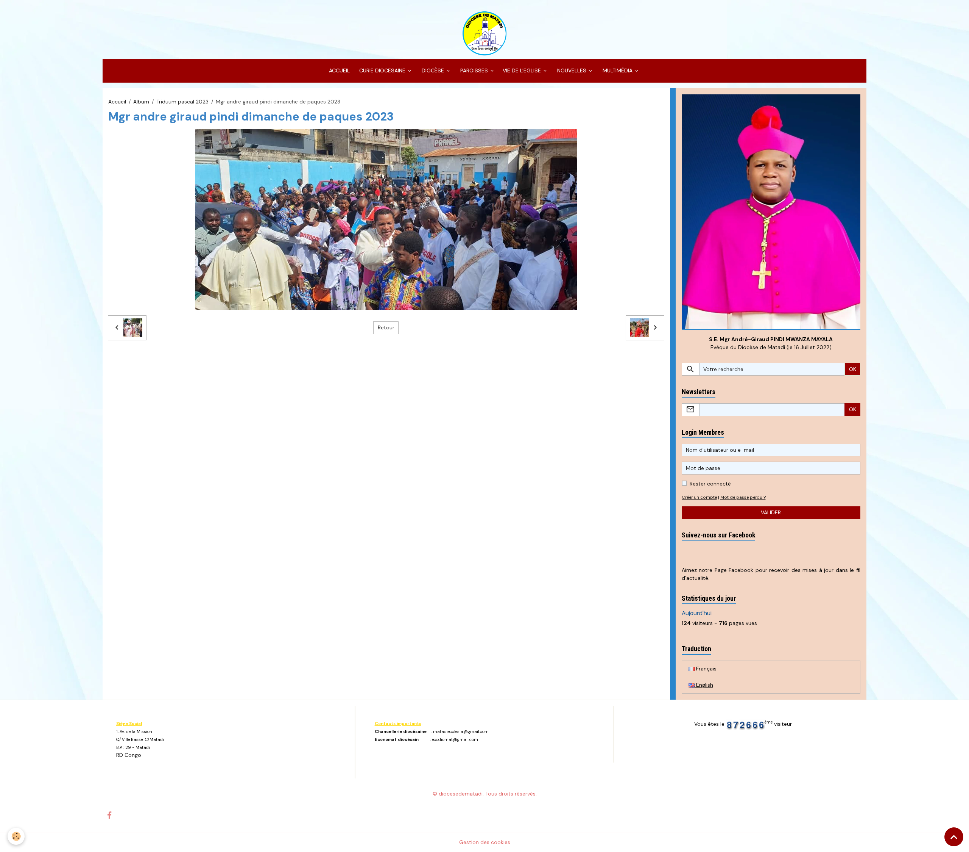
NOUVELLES (572, 70)
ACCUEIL (338, 70)
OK (852, 369)
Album (141, 101)
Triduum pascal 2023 (182, 101)
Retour (386, 327)
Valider (771, 512)
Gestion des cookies (484, 842)
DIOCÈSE (433, 70)
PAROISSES (474, 70)
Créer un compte (699, 497)
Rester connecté (710, 483)
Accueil (117, 101)
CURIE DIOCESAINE (382, 70)
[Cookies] (16, 836)
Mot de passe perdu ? (743, 497)
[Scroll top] (953, 836)
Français (706, 668)
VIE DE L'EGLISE (522, 70)
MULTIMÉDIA (617, 70)
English (704, 684)
